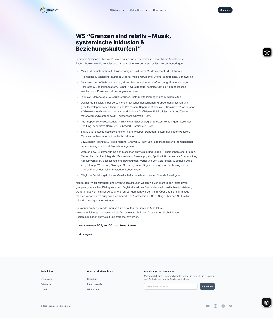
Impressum (46, 279)
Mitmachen (93, 289)
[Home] (49, 10)
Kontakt (44, 289)
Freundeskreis (94, 284)
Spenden (92, 279)
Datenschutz (47, 284)
